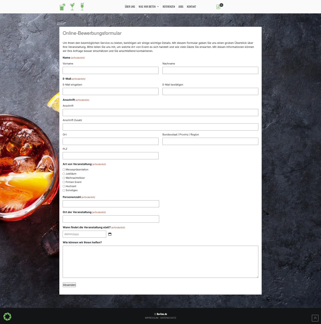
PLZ (65, 148)
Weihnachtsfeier (75, 177)
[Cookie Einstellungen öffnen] (7, 316)
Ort (65, 134)
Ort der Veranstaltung (84, 212)
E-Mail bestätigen (173, 84)
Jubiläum (71, 173)
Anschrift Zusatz (72, 120)
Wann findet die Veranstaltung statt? (94, 227)
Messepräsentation (77, 169)
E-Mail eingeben (72, 84)
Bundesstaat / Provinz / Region (181, 134)
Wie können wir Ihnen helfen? (82, 242)
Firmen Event (73, 182)
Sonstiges (72, 190)
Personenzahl (79, 197)
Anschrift (68, 105)
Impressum (151, 318)
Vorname (68, 63)
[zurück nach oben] (315, 318)
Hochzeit (71, 186)
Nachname (169, 63)
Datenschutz (168, 318)
